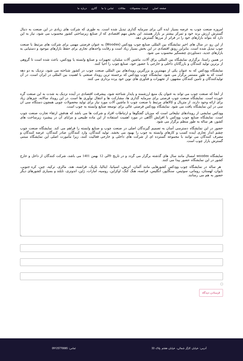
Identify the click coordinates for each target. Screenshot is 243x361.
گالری (94, 8)
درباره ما (82, 8)
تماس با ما (107, 8)
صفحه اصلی (159, 8)
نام (220, 242)
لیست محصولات (139, 8)
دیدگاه (218, 196)
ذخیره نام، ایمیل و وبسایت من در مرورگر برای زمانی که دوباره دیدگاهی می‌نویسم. (174, 284)
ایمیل (219, 256)
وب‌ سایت (217, 270)
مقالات (121, 8)
